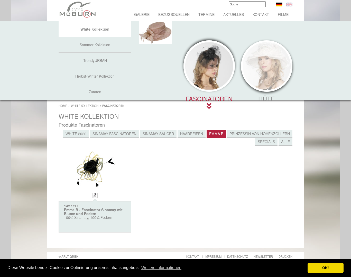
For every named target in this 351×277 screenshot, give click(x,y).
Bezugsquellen (174, 14)
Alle (285, 141)
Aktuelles (233, 14)
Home (63, 106)
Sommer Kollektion (95, 44)
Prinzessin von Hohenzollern (259, 133)
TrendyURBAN (95, 60)
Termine (206, 14)
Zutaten (95, 91)
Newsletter (263, 256)
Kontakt (261, 14)
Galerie (142, 14)
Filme (283, 14)
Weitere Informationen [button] (161, 267)
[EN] (289, 3)
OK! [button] (325, 268)
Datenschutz (237, 256)
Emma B (216, 133)
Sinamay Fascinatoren (114, 133)
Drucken (285, 256)
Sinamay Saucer (158, 133)
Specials (266, 141)
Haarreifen (191, 133)
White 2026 (76, 133)
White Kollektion (94, 29)
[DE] (279, 3)
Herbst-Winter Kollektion (95, 76)
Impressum (213, 256)
